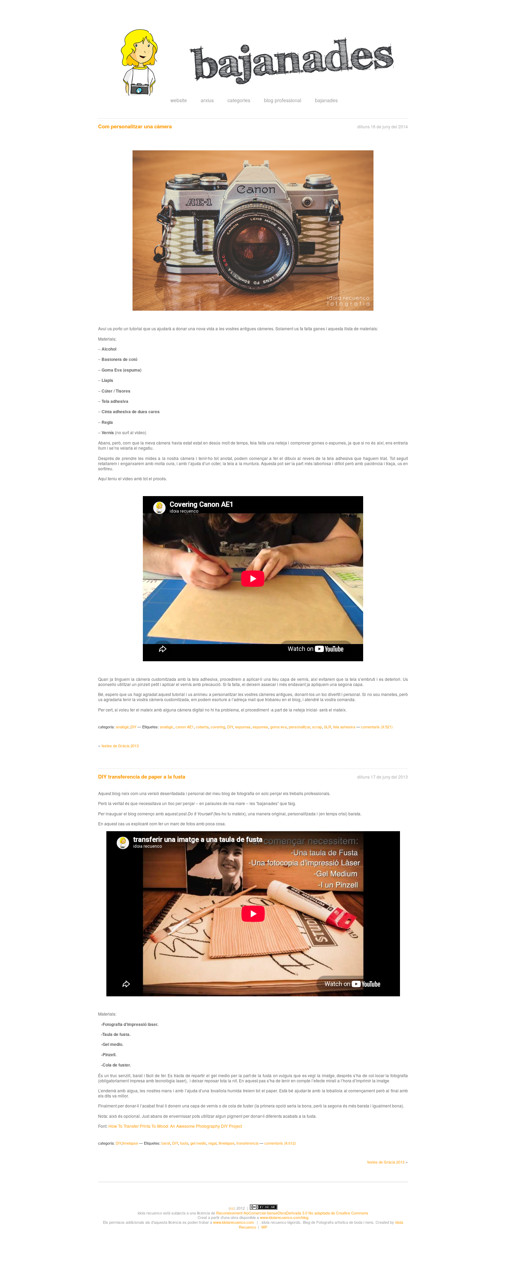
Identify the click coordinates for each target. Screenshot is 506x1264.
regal (212, 1143)
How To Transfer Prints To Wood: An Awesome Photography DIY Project (175, 1126)
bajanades (326, 100)
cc (232, 1208)
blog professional (282, 100)
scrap (317, 726)
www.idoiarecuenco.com (233, 1222)
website (178, 100)
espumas (243, 726)
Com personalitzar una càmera (135, 126)
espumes (260, 726)
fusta (184, 1143)
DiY (133, 726)
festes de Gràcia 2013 (120, 745)
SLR (327, 726)
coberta (202, 726)
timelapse (130, 1143)
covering (218, 726)
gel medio (198, 1143)
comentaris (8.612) (280, 1143)
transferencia (247, 1143)
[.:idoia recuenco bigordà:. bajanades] (260, 94)
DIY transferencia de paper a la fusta (141, 776)
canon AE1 (185, 726)
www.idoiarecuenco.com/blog (284, 1217)
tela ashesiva (344, 726)
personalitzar (299, 726)
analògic (122, 726)
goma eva (278, 726)
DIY (230, 726)
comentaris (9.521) (377, 726)
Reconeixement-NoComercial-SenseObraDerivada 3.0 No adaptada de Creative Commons (292, 1212)
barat (165, 1143)
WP (264, 1227)
